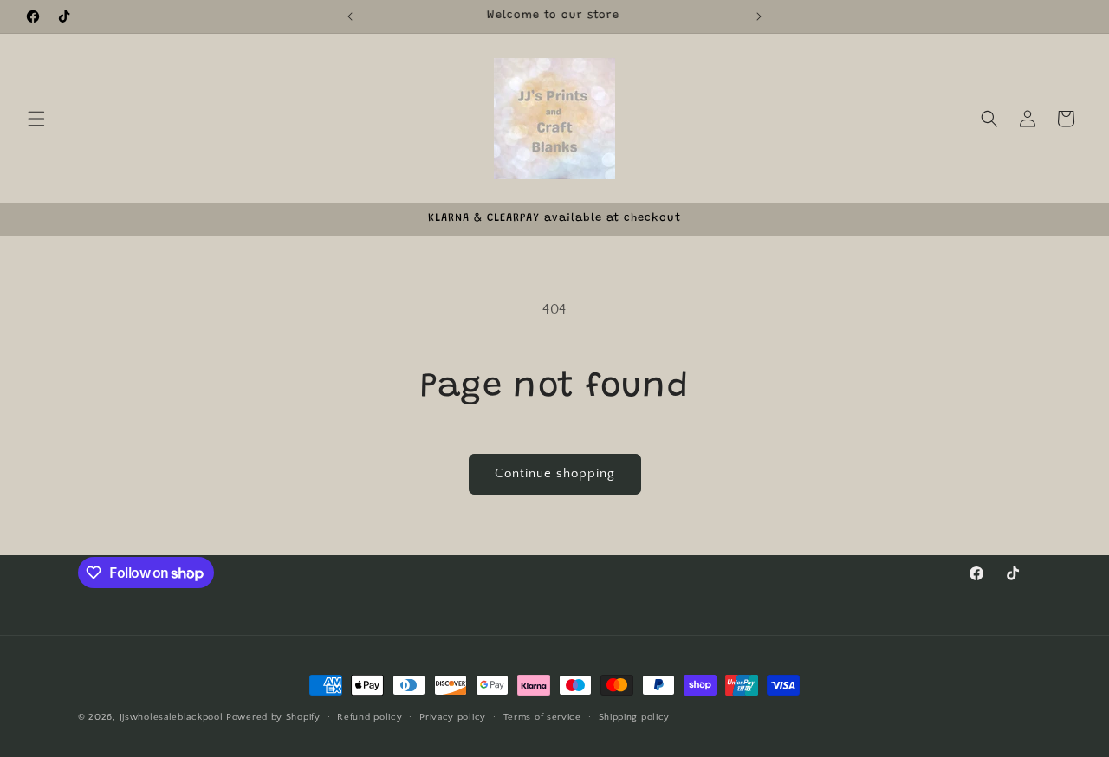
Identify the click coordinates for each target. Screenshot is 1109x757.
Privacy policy (452, 717)
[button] (36, 119)
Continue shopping (555, 473)
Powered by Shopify (273, 717)
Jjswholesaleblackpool (172, 717)
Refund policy (369, 717)
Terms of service (542, 717)
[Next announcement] (759, 16)
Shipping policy (635, 717)
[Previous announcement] (350, 16)
